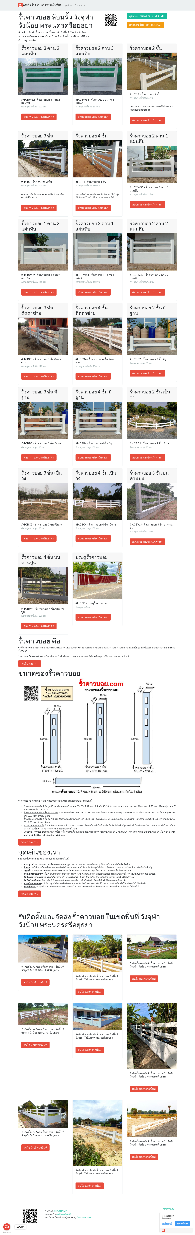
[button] (111, 19)
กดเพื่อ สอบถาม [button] (29, 663)
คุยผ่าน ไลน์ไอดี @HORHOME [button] (146, 16)
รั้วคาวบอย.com (84, 1217)
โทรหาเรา (80, 5)
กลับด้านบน (168, 1209)
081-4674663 (64, 1214)
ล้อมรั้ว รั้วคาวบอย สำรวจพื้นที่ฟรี (42, 5)
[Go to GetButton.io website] (6, 1232)
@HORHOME (60, 1211)
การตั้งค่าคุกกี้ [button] (167, 1224)
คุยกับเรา (69, 5)
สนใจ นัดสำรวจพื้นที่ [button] (35, 982)
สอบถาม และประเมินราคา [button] (39, 116)
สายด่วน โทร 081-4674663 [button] (145, 24)
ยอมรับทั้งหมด (182, 1224)
